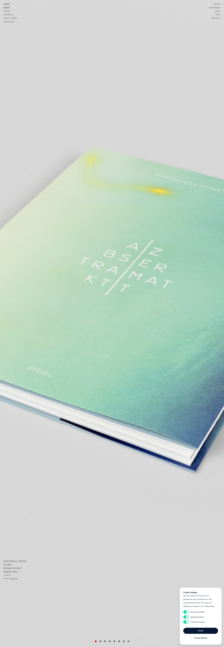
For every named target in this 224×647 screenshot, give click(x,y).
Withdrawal (214, 7)
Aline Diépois (10, 561)
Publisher (8, 14)
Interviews (9, 21)
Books (7, 7)
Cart (218, 14)
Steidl (6, 4)
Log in (217, 11)
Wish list (216, 18)
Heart (94, 323)
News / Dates (10, 18)
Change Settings (200, 638)
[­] (17, 323)
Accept (200, 631)
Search (216, 4)
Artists (7, 11)
